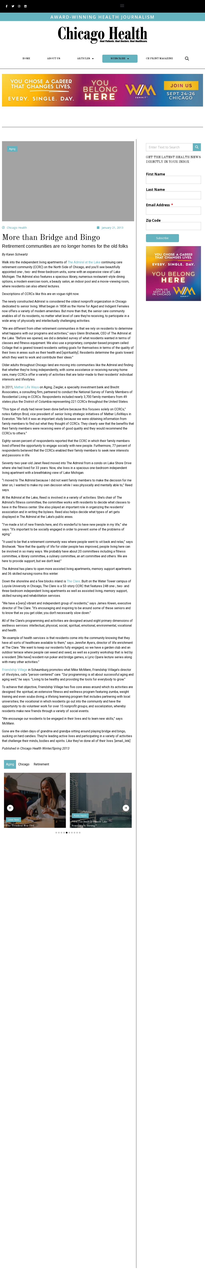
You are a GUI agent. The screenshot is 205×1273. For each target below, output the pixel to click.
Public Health (80, 815)
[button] (122, 5)
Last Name (155, 189)
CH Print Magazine (159, 58)
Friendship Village (14, 670)
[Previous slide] (10, 808)
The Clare (73, 581)
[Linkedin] (25, 6)
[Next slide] (126, 808)
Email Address (158, 205)
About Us (53, 58)
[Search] (197, 147)
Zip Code (153, 220)
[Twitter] (12, 6)
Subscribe (118, 58)
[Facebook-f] (6, 6)
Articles (83, 58)
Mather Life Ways (26, 387)
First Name (155, 174)
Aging (12, 149)
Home (26, 58)
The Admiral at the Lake (84, 262)
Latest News (13, 819)
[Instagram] (19, 6)
